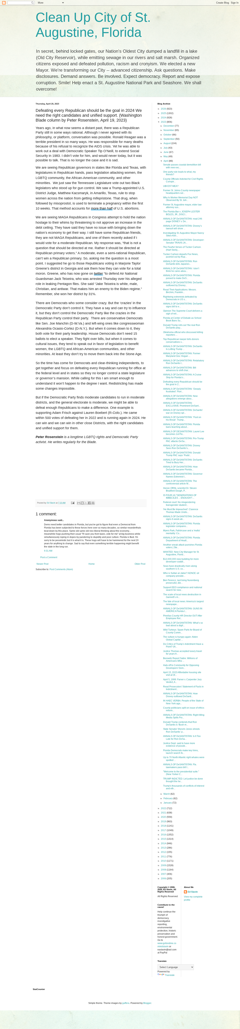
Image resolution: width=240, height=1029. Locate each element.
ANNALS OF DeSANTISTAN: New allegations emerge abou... (180, 397)
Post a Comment (48, 557)
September (169, 139)
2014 (164, 843)
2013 (164, 847)
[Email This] (79, 503)
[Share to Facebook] (89, 503)
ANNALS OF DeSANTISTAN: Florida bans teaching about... (181, 425)
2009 (164, 865)
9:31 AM (48, 550)
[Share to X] (86, 503)
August (167, 143)
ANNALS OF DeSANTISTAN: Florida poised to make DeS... (181, 276)
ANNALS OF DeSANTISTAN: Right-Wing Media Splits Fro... (183, 716)
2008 (164, 869)
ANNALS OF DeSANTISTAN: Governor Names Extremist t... (182, 475)
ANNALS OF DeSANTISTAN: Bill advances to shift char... (179, 369)
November (169, 130)
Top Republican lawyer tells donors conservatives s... (181, 340)
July (166, 148)
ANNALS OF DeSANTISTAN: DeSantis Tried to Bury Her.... (182, 461)
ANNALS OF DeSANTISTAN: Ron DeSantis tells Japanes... (180, 262)
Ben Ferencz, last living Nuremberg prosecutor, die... (181, 581)
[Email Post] (72, 503)
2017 (164, 830)
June (166, 152)
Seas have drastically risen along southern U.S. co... (180, 567)
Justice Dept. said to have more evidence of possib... (179, 744)
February (168, 798)
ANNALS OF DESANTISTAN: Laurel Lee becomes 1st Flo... (183, 432)
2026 (164, 108)
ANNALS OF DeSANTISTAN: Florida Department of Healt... (181, 539)
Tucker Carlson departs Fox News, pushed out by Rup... (180, 255)
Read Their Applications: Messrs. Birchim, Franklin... (179, 291)
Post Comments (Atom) (61, 569)
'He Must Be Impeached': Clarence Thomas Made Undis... (180, 510)
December (169, 126)
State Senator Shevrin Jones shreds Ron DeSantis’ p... (181, 730)
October (168, 134)
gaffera (125, 1003)
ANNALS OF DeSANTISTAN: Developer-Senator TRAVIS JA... (183, 241)
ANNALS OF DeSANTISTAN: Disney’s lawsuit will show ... (182, 227)
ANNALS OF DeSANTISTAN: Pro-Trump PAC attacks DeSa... (183, 439)
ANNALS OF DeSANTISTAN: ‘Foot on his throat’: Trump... (182, 418)
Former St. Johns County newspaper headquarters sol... (181, 191)
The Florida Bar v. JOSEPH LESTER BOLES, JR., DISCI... (181, 213)
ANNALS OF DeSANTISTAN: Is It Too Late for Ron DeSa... (182, 737)
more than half (101, 208)
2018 (164, 826)
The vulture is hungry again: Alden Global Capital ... (180, 638)
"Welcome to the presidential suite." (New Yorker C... (181, 773)
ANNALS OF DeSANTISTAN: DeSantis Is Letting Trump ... (182, 347)
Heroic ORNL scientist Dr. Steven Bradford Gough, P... (180, 489)
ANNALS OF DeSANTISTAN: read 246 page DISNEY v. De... (182, 220)
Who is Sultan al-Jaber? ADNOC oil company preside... (181, 574)
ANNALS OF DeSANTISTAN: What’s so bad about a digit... (183, 624)
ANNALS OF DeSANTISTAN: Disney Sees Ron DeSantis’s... (181, 446)
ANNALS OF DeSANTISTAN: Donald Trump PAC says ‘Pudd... (181, 454)
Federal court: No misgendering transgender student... (179, 503)
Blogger (147, 1003)
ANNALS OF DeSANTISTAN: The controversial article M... (180, 482)
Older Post (140, 564)
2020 (164, 817)
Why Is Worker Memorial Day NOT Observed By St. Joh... (180, 198)
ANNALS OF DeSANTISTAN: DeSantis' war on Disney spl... (183, 411)
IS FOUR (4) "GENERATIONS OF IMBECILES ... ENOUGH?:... (179, 496)
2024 (164, 117)
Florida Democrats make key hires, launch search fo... (180, 751)
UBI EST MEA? (170, 186)
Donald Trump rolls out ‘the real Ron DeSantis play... (181, 326)
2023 (164, 122)
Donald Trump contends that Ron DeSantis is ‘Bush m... (180, 723)
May (166, 156)
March (167, 794)
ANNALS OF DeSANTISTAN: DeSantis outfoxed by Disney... (182, 283)
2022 (164, 808)
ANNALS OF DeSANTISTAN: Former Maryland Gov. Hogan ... (181, 354)
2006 (164, 878)
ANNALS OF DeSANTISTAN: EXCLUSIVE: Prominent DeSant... (181, 404)
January (168, 802)
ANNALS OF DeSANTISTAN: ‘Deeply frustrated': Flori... (182, 390)
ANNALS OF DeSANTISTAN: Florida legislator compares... (181, 525)
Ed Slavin (193, 892)
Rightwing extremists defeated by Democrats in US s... (180, 298)
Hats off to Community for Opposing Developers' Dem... (181, 666)
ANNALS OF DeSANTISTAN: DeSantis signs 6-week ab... (182, 517)
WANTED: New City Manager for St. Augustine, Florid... (181, 553)
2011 (164, 856)
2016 (164, 834)
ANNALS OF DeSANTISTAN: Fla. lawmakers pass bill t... (180, 765)
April (166, 161)
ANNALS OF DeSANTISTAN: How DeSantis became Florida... (180, 468)
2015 (164, 839)
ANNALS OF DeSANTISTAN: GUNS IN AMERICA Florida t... (182, 610)
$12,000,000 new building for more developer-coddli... (181, 560)
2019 (164, 821)
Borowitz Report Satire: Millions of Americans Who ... (180, 659)
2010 (164, 861)
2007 (164, 874)
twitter (98, 273)
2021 (164, 812)
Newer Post (42, 564)
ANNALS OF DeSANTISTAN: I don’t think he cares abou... (181, 269)
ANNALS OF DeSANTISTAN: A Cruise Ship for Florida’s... (182, 376)
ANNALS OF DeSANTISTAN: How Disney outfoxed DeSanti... (180, 695)
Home (91, 564)
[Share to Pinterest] (93, 503)
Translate (170, 975)
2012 (164, 852)
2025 (164, 113)
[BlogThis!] (82, 503)
